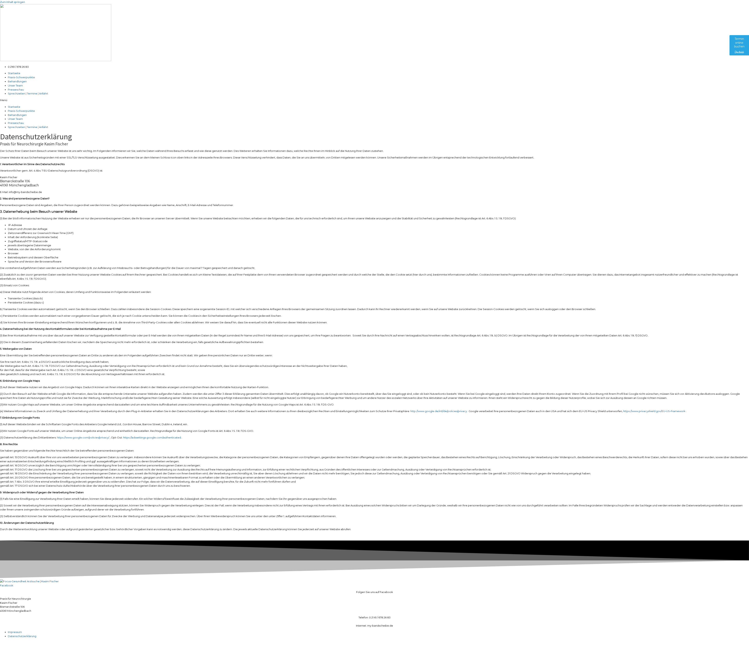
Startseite (14, 73)
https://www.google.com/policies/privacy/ (83, 437)
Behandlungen (17, 81)
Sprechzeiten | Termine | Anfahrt (28, 93)
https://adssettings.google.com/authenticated (152, 437)
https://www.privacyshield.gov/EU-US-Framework (654, 411)
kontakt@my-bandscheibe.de (374, 621)
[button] (374, 100)
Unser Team (15, 85)
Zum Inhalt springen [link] (12, 2)
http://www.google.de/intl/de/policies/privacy (438, 411)
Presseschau (16, 89)
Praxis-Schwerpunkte (21, 77)
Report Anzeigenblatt (70, 642)
